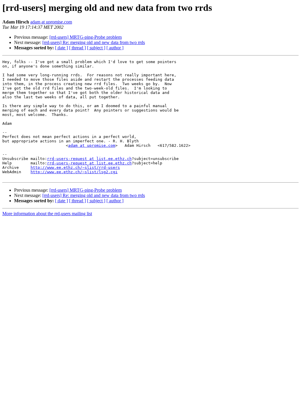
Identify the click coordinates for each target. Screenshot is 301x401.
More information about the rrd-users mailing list (47, 213)
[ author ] (114, 47)
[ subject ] (96, 47)
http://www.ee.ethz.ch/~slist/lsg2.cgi (74, 172)
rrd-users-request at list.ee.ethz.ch (89, 158)
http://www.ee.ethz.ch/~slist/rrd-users (75, 167)
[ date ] (61, 47)
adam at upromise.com (51, 21)
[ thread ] (77, 47)
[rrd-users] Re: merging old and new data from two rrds (93, 42)
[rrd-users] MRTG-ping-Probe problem (85, 37)
